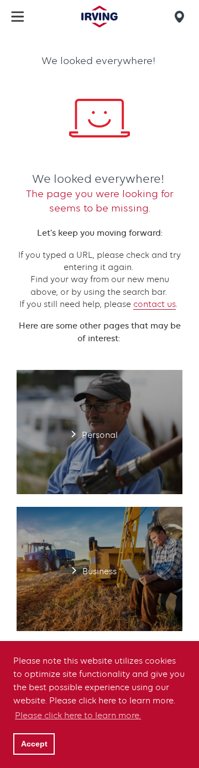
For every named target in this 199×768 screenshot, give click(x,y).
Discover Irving (99, 705)
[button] (17, 16)
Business (99, 569)
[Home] (99, 17)
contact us (154, 304)
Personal (99, 432)
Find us (181, 16)
